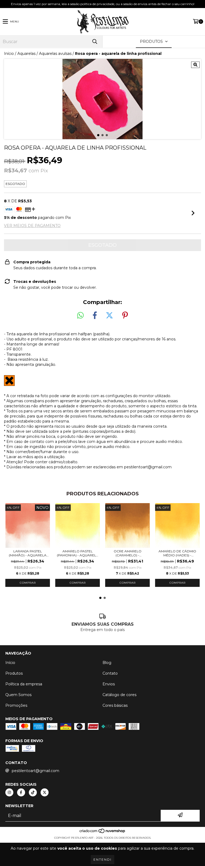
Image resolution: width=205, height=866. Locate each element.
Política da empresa (23, 684)
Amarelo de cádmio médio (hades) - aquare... (177, 553)
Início (9, 53)
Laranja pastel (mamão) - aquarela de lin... (27, 553)
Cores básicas (115, 705)
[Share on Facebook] (95, 315)
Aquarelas (26, 53)
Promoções (16, 705)
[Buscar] (94, 42)
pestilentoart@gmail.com (35, 770)
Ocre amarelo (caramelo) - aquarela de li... (127, 553)
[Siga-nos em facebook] (21, 792)
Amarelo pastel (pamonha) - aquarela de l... (77, 553)
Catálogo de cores (119, 694)
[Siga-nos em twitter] (45, 792)
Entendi (102, 859)
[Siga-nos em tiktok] (33, 792)
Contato (110, 673)
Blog (106, 662)
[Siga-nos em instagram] (9, 792)
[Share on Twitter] (109, 315)
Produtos (14, 673)
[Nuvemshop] (102, 832)
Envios (108, 684)
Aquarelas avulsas (55, 53)
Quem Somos (18, 694)
